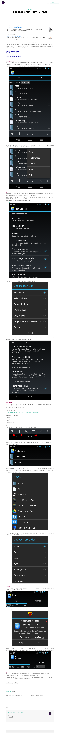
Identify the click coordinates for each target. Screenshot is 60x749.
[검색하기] (48, 2)
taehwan (8, 1)
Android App (30, 9)
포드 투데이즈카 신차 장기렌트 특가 (15, 36)
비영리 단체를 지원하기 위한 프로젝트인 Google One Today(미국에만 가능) (13, 695)
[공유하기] (10, 683)
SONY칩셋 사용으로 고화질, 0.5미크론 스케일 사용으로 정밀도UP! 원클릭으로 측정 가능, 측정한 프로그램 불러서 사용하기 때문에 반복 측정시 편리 (26, 30)
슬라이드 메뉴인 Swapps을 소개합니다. (12, 697)
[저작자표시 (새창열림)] (18, 682)
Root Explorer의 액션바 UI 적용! (30, 11)
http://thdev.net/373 (11, 202)
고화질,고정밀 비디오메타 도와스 (14, 27)
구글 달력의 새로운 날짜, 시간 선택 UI (36, 695)
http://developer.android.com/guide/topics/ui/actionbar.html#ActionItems (23, 412)
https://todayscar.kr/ (11, 34)
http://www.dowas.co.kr (11, 25)
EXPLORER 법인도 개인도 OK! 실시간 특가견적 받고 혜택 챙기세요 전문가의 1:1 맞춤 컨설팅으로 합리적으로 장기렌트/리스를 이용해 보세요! (26, 38)
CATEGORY (53, 2)
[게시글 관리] (12, 683)
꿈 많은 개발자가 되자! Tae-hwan (15, 712)
